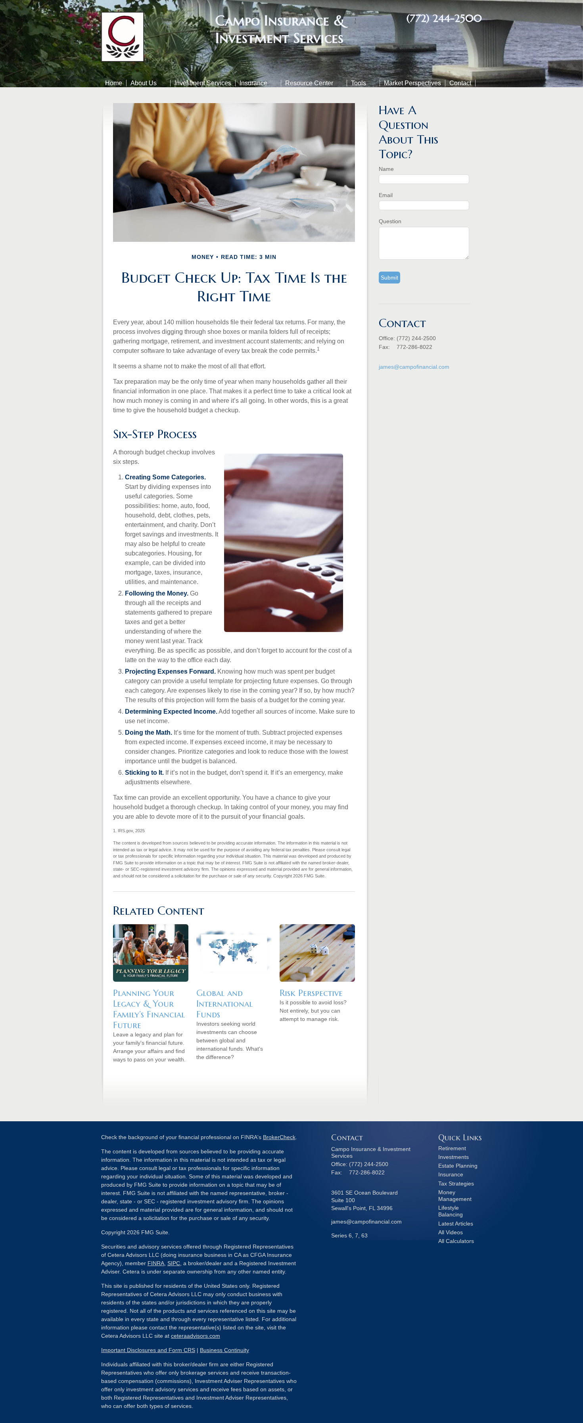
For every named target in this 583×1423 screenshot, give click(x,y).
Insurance (253, 83)
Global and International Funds (224, 1004)
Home (113, 83)
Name (386, 169)
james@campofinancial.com (414, 367)
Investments (453, 1157)
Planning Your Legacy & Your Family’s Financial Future (149, 1009)
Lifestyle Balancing (450, 1211)
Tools (358, 83)
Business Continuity (224, 1350)
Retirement (452, 1148)
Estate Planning (458, 1166)
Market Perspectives (412, 83)
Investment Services (203, 83)
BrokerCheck (279, 1137)
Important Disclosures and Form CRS (148, 1350)
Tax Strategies (456, 1183)
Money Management (455, 1195)
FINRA (156, 1263)
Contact (460, 83)
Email (386, 195)
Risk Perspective (311, 993)
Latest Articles (455, 1223)
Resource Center (309, 83)
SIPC (173, 1263)
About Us (143, 83)
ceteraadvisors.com (195, 1336)
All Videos (450, 1232)
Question (390, 221)
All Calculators (456, 1241)
